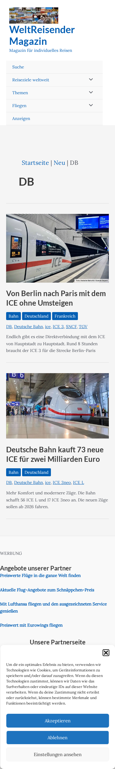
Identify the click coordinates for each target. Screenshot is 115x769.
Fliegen (19, 105)
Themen (20, 92)
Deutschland (36, 316)
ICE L (78, 482)
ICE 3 (58, 326)
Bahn (13, 316)
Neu (59, 162)
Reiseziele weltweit (30, 80)
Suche (18, 67)
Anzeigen (21, 118)
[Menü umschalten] (89, 80)
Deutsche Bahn (28, 326)
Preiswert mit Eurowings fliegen (31, 625)
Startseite (35, 162)
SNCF (71, 326)
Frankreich (65, 316)
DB (9, 326)
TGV (83, 326)
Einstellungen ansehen (58, 754)
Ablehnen (57, 737)
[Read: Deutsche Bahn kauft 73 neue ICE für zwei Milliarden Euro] (57, 405)
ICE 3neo (62, 482)
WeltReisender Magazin (42, 35)
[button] (106, 653)
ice (48, 326)
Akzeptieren (58, 721)
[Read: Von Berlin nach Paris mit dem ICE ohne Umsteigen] (57, 247)
